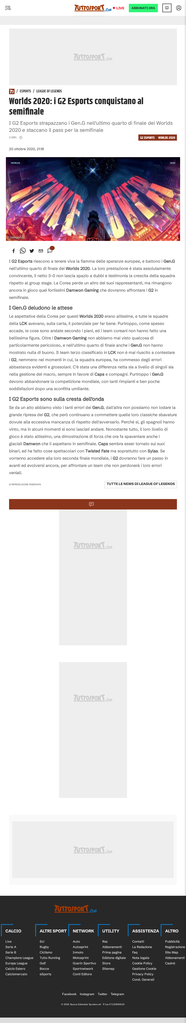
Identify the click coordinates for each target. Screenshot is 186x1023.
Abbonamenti (112, 947)
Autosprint (80, 947)
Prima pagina (112, 952)
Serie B (10, 952)
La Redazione (142, 947)
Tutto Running (50, 958)
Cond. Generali (143, 979)
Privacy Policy (143, 974)
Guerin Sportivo (84, 963)
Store (106, 963)
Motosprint (81, 958)
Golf (43, 963)
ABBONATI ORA (143, 8)
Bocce (44, 969)
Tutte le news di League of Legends (141, 484)
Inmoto (78, 952)
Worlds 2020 (166, 137)
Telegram (117, 994)
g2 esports (147, 137)
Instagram (87, 994)
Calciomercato (16, 974)
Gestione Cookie (144, 969)
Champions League (19, 958)
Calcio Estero (15, 969)
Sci (42, 941)
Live (120, 8)
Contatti (138, 941)
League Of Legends (49, 91)
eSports (45, 974)
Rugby (44, 947)
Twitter (102, 994)
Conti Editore (82, 974)
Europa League (16, 963)
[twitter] (31, 250)
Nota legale (140, 958)
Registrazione (175, 947)
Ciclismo (46, 952)
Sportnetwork (83, 969)
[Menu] (8, 8)
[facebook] (13, 250)
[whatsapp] (22, 250)
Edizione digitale (114, 958)
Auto (76, 941)
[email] (40, 250)
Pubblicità (172, 941)
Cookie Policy (142, 963)
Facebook (69, 994)
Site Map (171, 952)
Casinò (170, 963)
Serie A (10, 947)
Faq (134, 952)
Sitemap (108, 969)
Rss (105, 941)
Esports (25, 91)
